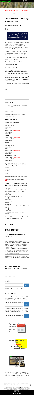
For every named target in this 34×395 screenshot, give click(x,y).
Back (6, 276)
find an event (12, 383)
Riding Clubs (10, 385)
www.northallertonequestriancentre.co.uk (16, 176)
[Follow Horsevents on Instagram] (26, 1)
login (24, 389)
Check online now (10, 116)
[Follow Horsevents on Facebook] (21, 1)
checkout (28, 389)
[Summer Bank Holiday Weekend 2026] (17, 350)
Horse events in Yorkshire (23, 388)
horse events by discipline (23, 386)
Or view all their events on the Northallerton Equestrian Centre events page (17, 217)
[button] (17, 36)
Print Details (12, 276)
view (6, 193)
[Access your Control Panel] (10, 1)
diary (15, 386)
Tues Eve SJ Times (12, 14)
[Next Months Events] (17, 334)
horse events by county (10, 387)
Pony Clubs (16, 385)
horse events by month (25, 385)
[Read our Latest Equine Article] (17, 367)
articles (5, 385)
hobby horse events (9, 386)
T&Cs (22, 387)
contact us (6, 383)
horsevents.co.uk (4, 1)
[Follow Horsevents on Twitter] (24, 1)
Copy (26, 285)
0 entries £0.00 (18, 394)
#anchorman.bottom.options (15, 179)
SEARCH (17, 391)
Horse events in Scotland (17, 389)
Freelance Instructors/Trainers (22, 383)
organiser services (12, 388)
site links (18, 387)
